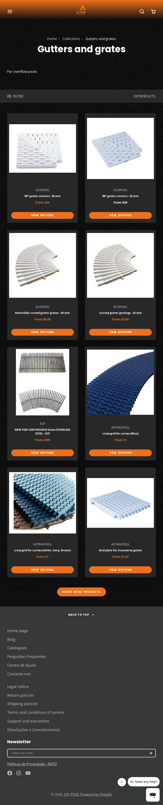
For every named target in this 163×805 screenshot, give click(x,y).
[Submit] (113, 434)
